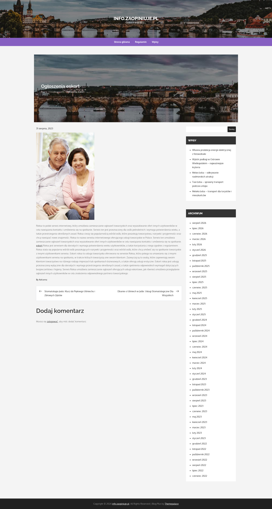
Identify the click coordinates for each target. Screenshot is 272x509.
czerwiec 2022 (199, 475)
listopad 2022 (199, 449)
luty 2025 (197, 309)
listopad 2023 (199, 384)
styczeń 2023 (199, 438)
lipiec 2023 (197, 405)
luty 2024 (197, 368)
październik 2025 (201, 266)
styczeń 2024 (199, 373)
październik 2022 (201, 454)
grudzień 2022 (199, 443)
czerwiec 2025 (199, 287)
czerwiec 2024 (199, 346)
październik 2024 (201, 330)
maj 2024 (197, 352)
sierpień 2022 (199, 465)
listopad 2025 (199, 260)
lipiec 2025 (197, 282)
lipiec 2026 (197, 228)
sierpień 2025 (199, 276)
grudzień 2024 (199, 319)
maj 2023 (197, 416)
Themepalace (172, 503)
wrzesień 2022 (199, 459)
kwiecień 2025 (199, 298)
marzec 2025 (199, 303)
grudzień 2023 (199, 379)
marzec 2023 (199, 427)
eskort (39, 245)
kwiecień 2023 (199, 422)
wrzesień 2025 (199, 271)
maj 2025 (197, 292)
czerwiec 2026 (199, 233)
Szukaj (231, 129)
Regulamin (141, 42)
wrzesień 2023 (199, 395)
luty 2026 (197, 244)
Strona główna (122, 42)
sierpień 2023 (199, 400)
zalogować (52, 321)
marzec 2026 (199, 239)
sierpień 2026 (199, 223)
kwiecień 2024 (199, 357)
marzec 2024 (199, 362)
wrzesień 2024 (199, 336)
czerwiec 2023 (199, 411)
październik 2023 (201, 389)
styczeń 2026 (199, 249)
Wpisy (155, 42)
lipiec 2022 (197, 470)
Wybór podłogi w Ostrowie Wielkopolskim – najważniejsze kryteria (208, 163)
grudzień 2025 (199, 255)
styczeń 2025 (199, 314)
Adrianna (43, 279)
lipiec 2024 (197, 341)
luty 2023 (197, 432)
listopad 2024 (199, 325)
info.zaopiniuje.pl (136, 18)
